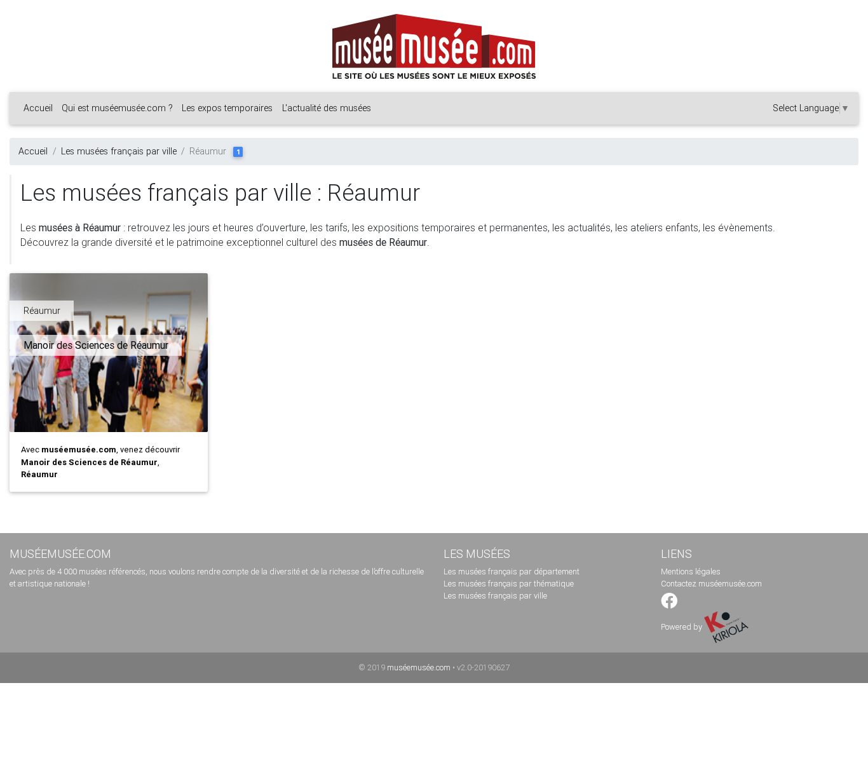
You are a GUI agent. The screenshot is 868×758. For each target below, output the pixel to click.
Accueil (38, 108)
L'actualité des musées (326, 108)
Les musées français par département (512, 571)
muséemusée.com (419, 667)
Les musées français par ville (119, 151)
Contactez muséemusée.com (711, 583)
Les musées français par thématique (509, 583)
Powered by (682, 626)
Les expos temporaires (227, 108)
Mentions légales (691, 571)
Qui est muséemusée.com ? (117, 108)
